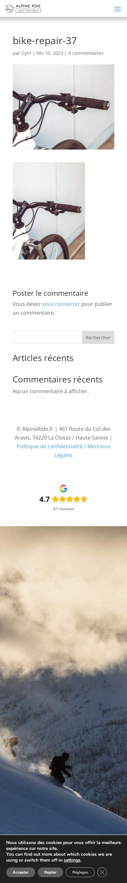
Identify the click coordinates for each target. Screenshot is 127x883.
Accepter (21, 872)
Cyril (26, 53)
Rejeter (50, 872)
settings (72, 860)
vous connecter (61, 304)
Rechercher (98, 337)
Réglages (80, 872)
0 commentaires (86, 53)
